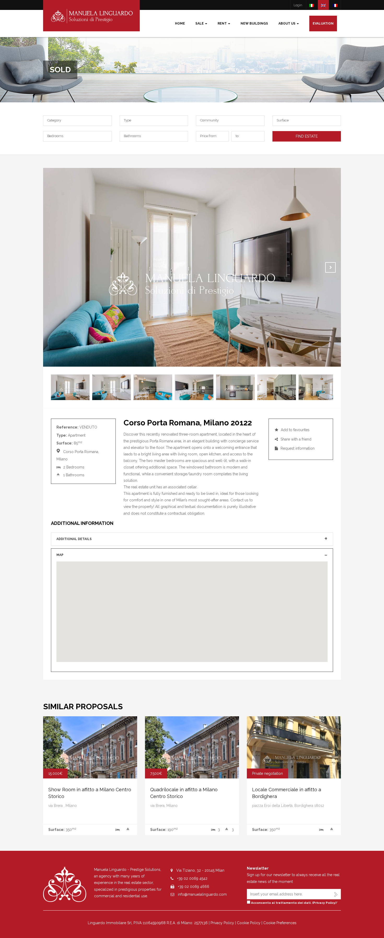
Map (59, 555)
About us (287, 23)
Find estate (307, 136)
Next (330, 267)
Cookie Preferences (279, 923)
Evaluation (323, 23)
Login (298, 5)
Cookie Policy (248, 923)
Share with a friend (295, 439)
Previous (53, 267)
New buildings (254, 23)
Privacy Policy (324, 903)
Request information (297, 448)
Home (180, 23)
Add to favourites (295, 430)
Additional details (74, 539)
